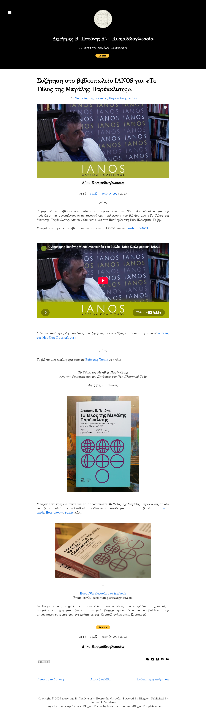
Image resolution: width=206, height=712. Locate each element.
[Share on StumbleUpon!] (162, 659)
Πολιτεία (162, 508)
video (133, 98)
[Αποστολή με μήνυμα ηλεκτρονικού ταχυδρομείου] (39, 661)
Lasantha (113, 706)
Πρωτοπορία (54, 512)
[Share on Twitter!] (152, 659)
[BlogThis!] (42, 661)
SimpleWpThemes (69, 706)
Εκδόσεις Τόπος (96, 360)
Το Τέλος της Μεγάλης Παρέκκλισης (101, 98)
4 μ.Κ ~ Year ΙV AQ (103, 193)
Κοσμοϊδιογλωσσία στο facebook (103, 593)
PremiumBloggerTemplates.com (141, 706)
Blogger (144, 698)
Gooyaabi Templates (103, 702)
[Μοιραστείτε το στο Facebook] (48, 661)
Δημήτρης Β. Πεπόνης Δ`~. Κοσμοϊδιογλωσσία (103, 39)
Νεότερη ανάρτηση (50, 679)
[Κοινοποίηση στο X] (45, 661)
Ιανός (40, 512)
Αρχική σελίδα (100, 679)
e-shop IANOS (138, 228)
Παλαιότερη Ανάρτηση (153, 679)
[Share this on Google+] (157, 659)
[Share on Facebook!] (147, 659)
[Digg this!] (167, 659)
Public (69, 512)
